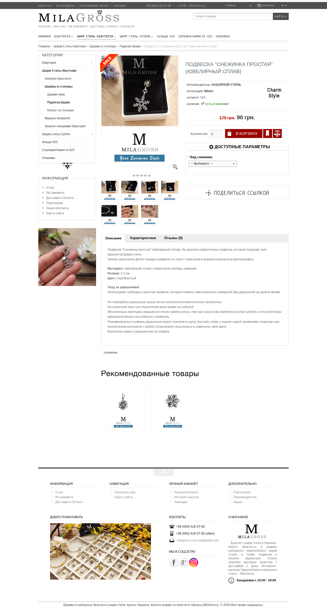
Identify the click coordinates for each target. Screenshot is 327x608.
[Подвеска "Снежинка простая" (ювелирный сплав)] (172, 169)
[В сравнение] (277, 133)
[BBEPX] (164, 472)
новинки (44, 36)
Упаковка (223, 36)
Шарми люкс (56, 94)
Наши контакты (57, 208)
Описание (113, 238)
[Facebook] (173, 562)
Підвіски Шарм (58, 102)
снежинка (111, 352)
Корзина (120, 5)
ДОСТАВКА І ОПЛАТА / (105, 26)
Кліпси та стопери (60, 110)
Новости (44, 5)
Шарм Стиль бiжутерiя (95, 36)
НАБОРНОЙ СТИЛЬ (226, 85)
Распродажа (65, 5)
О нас (50, 187)
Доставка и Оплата (60, 198)
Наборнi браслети (58, 78)
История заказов (186, 497)
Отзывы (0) (173, 238)
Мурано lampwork (57, 118)
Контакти (127, 26)
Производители (244, 497)
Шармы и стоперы (59, 86)
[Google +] (183, 562)
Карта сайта (55, 213)
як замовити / (79, 26)
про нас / (61, 26)
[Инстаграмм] (193, 566)
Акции (237, 502)
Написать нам (125, 492)
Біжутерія (62, 36)
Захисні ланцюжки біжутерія (65, 126)
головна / (45, 26)
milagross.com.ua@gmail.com (198, 540)
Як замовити (55, 193)
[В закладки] (267, 133)
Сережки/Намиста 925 (195, 36)
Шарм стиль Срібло (135, 36)
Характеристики (143, 238)
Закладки (181, 502)
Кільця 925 (166, 36)
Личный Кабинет (186, 492)
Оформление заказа (94, 5)
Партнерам (54, 203)
